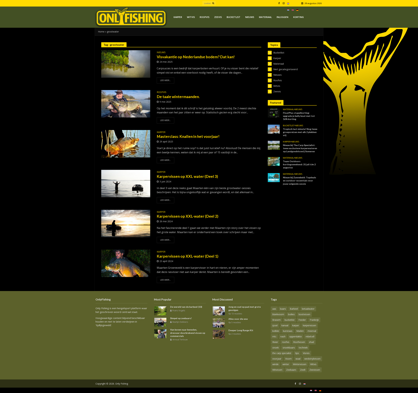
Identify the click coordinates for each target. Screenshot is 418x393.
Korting (298, 17)
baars (283, 308)
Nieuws (249, 17)
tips (297, 353)
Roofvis (204, 17)
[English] (292, 10)
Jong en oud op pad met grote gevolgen (244, 308)
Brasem (276, 319)
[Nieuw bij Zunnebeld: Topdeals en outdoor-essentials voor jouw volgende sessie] (274, 177)
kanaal (284, 325)
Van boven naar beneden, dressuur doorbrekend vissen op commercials (187, 332)
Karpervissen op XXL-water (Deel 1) (187, 256)
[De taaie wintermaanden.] (125, 103)
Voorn (288, 358)
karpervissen (309, 325)
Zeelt (302, 369)
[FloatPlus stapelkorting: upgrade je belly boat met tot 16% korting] (274, 112)
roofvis (285, 342)
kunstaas (287, 330)
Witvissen (277, 369)
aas (274, 308)
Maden (300, 330)
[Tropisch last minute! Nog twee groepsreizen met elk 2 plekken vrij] (274, 128)
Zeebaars (291, 369)
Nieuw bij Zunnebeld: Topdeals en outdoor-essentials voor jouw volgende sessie (299, 180)
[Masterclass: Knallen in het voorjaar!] (125, 143)
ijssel (275, 325)
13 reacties (236, 313)
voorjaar (276, 358)
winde (275, 364)
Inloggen (282, 17)
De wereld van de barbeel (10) (186, 306)
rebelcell (310, 336)
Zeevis (218, 17)
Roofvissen (299, 342)
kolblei (275, 330)
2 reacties (236, 333)
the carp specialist (281, 353)
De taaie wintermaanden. (178, 96)
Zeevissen (314, 369)
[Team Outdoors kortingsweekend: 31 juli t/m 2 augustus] (274, 161)
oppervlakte (295, 336)
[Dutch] (288, 3)
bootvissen (304, 314)
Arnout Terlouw (180, 339)
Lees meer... (165, 80)
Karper (178, 17)
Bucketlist (233, 17)
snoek (275, 347)
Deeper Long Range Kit (240, 330)
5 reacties (236, 322)
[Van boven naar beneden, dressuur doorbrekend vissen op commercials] (160, 333)
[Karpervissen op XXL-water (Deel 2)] (125, 223)
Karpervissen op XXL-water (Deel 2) (187, 216)
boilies (291, 314)
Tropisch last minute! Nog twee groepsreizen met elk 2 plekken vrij (300, 132)
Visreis (306, 353)
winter (285, 364)
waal (298, 358)
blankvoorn (278, 314)
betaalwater (308, 308)
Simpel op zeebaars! (181, 318)
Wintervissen (299, 364)
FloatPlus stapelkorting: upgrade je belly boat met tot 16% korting (299, 115)
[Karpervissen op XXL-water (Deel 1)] (125, 263)
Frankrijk (314, 319)
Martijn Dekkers (180, 321)
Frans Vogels (178, 310)
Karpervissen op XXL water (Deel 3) (188, 176)
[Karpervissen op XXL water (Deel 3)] (125, 183)
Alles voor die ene (238, 318)
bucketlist (290, 319)
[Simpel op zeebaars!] (160, 322)
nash (282, 336)
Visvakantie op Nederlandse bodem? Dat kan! (196, 56)
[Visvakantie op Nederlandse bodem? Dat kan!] (125, 63)
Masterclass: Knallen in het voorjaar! (188, 136)
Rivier (275, 342)
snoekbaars (289, 347)
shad (311, 342)
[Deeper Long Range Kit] (219, 334)
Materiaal (265, 17)
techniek (303, 347)
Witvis (191, 17)
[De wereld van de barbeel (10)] (160, 310)
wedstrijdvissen (312, 358)
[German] (297, 10)
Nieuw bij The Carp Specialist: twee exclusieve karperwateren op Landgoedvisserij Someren (300, 148)
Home (101, 31)
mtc (274, 336)
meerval (312, 330)
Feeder (302, 319)
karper (295, 325)
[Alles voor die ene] (219, 322)
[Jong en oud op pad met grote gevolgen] (219, 310)
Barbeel (294, 308)
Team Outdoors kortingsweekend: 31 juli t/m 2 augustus (299, 164)
